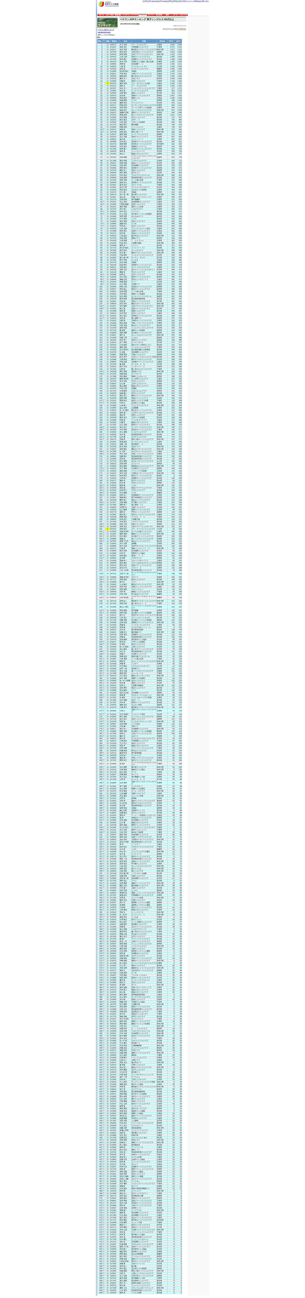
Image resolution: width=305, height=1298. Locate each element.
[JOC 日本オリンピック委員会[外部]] (188, 1)
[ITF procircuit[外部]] (152, 1)
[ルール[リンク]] (175, 15)
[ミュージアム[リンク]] (184, 15)
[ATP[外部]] (168, 1)
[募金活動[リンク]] (118, 15)
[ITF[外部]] (145, 1)
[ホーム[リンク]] (101, 15)
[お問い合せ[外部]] (204, 1)
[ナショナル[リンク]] (126, 15)
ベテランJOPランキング (106, 30)
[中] (182, 29)
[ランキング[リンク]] (143, 15)
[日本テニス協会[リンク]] (110, 15)
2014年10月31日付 (104, 32)
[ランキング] (107, 22)
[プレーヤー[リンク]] (151, 15)
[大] (185, 29)
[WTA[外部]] (174, 1)
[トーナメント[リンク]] (134, 15)
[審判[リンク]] (159, 15)
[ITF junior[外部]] (162, 1)
